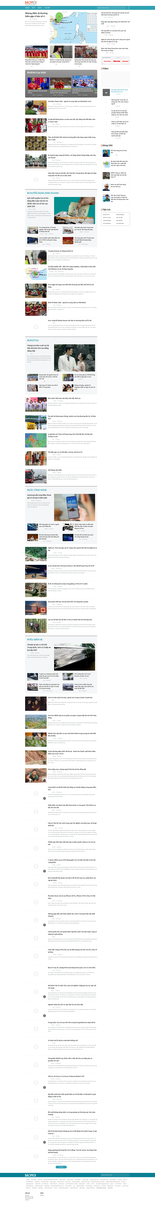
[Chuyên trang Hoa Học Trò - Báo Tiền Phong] (49, 990)
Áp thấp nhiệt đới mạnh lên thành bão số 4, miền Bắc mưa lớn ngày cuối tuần (119, 163)
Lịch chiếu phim (120, 223)
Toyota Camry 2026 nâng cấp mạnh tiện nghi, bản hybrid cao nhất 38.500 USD (84, 686)
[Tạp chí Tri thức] (96, 95)
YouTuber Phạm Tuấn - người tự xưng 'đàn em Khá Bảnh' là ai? (69, 101)
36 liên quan (58, 104)
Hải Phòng (34, 1187)
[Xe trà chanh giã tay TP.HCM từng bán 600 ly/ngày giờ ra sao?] (68, 377)
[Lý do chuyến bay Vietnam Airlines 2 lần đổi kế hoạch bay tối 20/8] (36, 572)
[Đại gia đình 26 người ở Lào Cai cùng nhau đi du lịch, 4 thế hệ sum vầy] (32, 377)
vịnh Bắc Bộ (47, 1185)
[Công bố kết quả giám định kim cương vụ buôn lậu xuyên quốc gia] (106, 134)
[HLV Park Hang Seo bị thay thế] (106, 153)
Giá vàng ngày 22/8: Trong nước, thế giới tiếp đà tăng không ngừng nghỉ (84, 240)
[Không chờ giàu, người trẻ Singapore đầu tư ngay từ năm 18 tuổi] (68, 388)
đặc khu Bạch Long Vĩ (64, 1187)
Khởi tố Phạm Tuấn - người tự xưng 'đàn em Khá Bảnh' (67, 303)
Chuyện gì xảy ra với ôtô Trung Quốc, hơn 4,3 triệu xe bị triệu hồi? (39, 647)
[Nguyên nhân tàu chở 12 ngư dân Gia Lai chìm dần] (36, 1011)
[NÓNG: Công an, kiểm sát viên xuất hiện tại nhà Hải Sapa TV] (106, 175)
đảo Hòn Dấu (70, 1179)
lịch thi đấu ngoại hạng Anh (102, 1183)
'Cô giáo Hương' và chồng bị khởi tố (60, 251)
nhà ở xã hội (62, 1179)
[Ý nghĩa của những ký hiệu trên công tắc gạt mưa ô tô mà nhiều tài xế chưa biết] (32, 676)
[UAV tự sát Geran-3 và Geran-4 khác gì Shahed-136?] (36, 1082)
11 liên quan (48, 244)
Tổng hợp (42, 1195)
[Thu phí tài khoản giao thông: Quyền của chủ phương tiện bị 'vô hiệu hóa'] (36, 422)
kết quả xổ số (61, 1181)
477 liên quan (85, 95)
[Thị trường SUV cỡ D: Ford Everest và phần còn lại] (68, 676)
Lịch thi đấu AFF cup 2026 (72, 1183)
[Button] (129, 8)
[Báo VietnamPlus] (27, 66)
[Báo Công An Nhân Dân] (107, 61)
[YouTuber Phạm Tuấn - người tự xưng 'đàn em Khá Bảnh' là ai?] (36, 107)
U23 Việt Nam (45, 1183)
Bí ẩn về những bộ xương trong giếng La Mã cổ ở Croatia (67, 584)
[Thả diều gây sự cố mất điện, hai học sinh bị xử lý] (36, 458)
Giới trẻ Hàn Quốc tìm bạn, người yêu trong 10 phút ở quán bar (70, 698)
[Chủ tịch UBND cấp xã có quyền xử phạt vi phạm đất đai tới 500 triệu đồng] (36, 722)
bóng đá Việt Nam (90, 1187)
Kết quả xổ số (106, 214)
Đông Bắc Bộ (110, 1185)
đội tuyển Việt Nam (94, 1179)
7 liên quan (58, 253)
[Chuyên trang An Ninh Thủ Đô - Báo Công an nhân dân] (75, 530)
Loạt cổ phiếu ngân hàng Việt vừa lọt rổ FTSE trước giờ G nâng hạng (49, 240)
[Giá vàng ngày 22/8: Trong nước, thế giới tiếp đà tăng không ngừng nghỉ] (68, 240)
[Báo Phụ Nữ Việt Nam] (50, 828)
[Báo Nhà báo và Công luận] (76, 678)
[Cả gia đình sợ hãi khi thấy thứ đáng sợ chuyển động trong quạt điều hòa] (36, 793)
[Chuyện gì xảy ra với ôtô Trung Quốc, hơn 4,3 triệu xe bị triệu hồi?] (74, 657)
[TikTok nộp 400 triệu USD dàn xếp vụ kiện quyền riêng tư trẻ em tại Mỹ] (36, 848)
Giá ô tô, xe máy (107, 217)
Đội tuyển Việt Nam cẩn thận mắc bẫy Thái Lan (64, 398)
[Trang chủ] (30, 3)
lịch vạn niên (85, 1179)
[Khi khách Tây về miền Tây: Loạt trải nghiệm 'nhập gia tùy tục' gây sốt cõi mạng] (36, 992)
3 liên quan (57, 439)
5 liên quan (59, 454)
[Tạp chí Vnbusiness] (50, 1155)
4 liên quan (59, 622)
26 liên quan (86, 231)
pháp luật (28, 1187)
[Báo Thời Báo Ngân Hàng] (76, 231)
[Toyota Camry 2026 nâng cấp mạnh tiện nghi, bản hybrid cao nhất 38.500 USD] (68, 687)
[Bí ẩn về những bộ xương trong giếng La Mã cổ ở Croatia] (36, 590)
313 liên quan (85, 539)
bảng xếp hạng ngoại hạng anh (113, 1181)
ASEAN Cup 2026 (39, 1185)
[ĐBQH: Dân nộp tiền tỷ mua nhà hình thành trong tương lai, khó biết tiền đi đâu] (36, 739)
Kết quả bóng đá (120, 214)
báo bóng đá (82, 1183)
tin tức (92, 1183)
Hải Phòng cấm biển (55, 470)
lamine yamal (125, 1185)
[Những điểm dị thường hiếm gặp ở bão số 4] (73, 27)
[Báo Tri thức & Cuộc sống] (41, 528)
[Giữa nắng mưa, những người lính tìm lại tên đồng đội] (36, 775)
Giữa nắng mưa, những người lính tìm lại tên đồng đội (67, 769)
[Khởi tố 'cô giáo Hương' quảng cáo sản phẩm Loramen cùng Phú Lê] (61, 52)
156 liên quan (59, 421)
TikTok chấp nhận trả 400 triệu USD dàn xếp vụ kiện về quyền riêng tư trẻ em (83, 526)
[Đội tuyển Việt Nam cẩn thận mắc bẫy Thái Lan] (36, 404)
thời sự (55, 1187)
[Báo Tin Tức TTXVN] (76, 66)
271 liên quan (39, 95)
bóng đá (123, 1181)
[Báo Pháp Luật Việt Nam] (49, 1117)
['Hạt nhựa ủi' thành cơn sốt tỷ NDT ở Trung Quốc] (32, 388)
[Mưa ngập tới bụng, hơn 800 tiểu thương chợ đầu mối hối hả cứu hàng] (36, 291)
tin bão (27, 1179)
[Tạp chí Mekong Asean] (51, 95)
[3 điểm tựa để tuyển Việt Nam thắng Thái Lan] (38, 83)
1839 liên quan (49, 690)
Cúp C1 (111, 1183)
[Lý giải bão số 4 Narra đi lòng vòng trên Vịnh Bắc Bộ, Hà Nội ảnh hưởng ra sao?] (36, 440)
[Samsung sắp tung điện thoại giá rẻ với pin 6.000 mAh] (74, 507)
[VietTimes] (40, 690)
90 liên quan (118, 138)
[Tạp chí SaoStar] (112, 155)
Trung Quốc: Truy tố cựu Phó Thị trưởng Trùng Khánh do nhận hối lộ (71, 1022)
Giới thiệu (27, 1195)
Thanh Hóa (40, 1187)
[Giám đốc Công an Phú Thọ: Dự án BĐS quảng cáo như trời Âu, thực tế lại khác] (36, 956)
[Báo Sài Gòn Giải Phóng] (103, 52)
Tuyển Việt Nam (53, 1183)
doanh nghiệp (113, 1179)
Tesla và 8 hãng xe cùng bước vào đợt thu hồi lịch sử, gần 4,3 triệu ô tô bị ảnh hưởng (49, 686)
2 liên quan (57, 124)
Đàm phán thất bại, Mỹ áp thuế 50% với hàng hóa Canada (68, 602)
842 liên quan (59, 792)
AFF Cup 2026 (68, 1185)
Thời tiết (104, 1185)
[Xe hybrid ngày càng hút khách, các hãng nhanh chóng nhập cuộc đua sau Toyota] (36, 161)
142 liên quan (49, 541)
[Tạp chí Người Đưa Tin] (28, 500)
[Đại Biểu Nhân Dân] (40, 541)
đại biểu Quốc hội (86, 1181)
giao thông (33, 1179)
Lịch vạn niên (119, 217)
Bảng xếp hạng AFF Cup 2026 (97, 1181)
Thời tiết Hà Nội (44, 1181)
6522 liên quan (60, 95)
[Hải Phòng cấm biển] (36, 476)
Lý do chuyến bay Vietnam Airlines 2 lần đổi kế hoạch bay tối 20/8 (71, 566)
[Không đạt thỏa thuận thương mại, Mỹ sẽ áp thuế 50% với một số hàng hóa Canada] (86, 52)
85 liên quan (59, 1099)
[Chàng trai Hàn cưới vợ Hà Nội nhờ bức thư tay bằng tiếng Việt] (74, 357)
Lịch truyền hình (107, 223)
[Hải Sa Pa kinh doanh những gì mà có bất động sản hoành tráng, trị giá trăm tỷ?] (36, 1137)
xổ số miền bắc (29, 1181)
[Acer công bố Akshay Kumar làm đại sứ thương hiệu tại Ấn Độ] (36, 327)
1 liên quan (80, 379)
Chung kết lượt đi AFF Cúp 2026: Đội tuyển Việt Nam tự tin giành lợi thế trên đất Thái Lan (82, 91)
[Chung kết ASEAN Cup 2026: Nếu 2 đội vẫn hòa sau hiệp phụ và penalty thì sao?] (36, 1064)
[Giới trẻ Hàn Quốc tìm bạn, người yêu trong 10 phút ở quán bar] (36, 704)
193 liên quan (59, 771)
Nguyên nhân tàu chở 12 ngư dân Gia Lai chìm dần (65, 1005)
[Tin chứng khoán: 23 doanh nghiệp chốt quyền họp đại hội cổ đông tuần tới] (32, 230)
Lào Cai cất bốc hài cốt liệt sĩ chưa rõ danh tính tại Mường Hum (70, 620)
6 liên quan (59, 756)
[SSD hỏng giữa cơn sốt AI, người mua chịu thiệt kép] (32, 527)
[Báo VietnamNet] (29, 95)
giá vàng (120, 1179)
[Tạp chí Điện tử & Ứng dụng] (49, 323)
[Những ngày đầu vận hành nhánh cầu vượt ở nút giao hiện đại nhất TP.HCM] (36, 920)
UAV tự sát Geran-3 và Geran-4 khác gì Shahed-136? (66, 1076)
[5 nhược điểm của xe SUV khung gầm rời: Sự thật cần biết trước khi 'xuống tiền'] (36, 866)
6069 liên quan (85, 244)
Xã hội (88, 1183)
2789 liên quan (59, 568)
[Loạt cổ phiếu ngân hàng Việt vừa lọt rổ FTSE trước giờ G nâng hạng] (32, 240)
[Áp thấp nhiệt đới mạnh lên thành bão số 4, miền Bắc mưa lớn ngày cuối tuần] (106, 164)
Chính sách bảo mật (29, 1198)
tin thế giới (37, 1183)
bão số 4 (125, 1179)
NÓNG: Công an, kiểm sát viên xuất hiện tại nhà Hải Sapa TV (118, 175)
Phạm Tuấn (68, 1181)
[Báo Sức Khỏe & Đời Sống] (26, 19)
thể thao (40, 1179)
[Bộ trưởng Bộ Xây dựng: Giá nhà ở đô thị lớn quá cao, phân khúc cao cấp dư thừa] (36, 884)
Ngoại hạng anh (29, 1183)
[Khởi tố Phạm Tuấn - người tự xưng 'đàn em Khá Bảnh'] (36, 309)
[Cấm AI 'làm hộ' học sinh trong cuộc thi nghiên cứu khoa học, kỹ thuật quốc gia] (36, 829)
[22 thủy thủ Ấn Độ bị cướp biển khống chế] (36, 1046)
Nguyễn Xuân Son (74, 1187)
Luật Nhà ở (37, 1181)
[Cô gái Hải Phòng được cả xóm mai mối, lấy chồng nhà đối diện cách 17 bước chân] (36, 125)
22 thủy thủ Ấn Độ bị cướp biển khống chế (63, 1040)
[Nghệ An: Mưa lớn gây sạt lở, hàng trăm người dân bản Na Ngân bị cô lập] (36, 554)
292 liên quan (58, 160)
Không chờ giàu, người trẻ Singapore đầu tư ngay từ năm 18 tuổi (84, 387)
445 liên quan (60, 271)
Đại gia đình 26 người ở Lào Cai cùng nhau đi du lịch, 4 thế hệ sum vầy (48, 377)
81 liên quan (34, 19)
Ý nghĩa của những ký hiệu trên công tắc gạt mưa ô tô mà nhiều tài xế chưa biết (49, 676)
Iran (74, 1185)
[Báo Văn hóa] (49, 622)
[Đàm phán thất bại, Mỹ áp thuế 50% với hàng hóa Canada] (36, 608)
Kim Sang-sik (117, 1185)
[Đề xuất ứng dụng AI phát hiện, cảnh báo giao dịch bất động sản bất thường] (32, 537)
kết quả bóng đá (48, 1187)
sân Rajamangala (76, 1181)
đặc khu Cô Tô (97, 1185)
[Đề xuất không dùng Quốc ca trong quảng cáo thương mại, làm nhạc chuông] (36, 1118)
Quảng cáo (27, 1199)
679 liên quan (59, 900)
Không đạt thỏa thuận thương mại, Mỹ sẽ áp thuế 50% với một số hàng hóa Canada (86, 62)
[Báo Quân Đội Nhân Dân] (126, 61)
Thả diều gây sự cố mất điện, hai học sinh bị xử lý (65, 452)
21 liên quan (60, 738)
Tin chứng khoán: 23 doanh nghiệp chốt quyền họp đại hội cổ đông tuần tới (48, 229)
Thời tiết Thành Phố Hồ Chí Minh (51, 1179)
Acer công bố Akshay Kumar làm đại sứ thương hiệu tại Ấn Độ (69, 320)
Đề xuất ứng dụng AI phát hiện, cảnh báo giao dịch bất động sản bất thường (49, 537)
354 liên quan (38, 500)
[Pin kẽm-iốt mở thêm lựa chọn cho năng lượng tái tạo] (68, 537)
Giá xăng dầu (119, 220)
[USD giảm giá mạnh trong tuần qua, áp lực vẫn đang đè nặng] (68, 230)
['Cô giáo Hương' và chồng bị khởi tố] (36, 257)
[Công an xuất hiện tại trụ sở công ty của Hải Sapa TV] (106, 124)
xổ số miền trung (104, 1179)
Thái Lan (125, 1183)
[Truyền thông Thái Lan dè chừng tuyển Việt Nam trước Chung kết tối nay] (60, 83)
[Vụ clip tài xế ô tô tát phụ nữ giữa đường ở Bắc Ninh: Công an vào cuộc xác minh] (106, 113)
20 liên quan (58, 810)
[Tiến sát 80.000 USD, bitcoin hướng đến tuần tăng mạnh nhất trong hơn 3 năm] (36, 143)
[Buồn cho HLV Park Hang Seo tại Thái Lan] (106, 187)
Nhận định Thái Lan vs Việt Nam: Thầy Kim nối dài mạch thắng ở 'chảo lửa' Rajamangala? (35, 62)
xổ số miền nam (29, 1185)
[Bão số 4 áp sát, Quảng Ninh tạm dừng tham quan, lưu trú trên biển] (36, 974)
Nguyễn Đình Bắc (80, 1185)
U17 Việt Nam (118, 1183)
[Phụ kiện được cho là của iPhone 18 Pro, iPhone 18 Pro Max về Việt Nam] (36, 902)
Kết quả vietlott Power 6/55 (57, 1185)
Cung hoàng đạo (107, 220)
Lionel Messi (61, 1183)
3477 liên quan (60, 1155)
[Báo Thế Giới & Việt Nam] (49, 810)
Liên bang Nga (89, 1185)
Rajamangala (53, 1181)
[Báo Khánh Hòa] (74, 95)
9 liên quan (60, 882)
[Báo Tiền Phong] (49, 178)
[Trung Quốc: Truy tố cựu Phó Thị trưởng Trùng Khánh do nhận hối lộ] (36, 1029)
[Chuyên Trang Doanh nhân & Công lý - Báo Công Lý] (76, 690)
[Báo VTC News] (52, 64)
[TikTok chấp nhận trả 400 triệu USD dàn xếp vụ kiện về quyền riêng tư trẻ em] (68, 527)
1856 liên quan (60, 142)
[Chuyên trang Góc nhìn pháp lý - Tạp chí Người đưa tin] (112, 117)
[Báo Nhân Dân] (76, 244)
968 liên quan (59, 604)
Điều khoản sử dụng (29, 1196)
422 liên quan (58, 918)
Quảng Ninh (82, 1187)
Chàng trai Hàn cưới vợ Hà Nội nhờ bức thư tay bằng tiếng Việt (38, 348)
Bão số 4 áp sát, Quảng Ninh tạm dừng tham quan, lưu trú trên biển (71, 968)
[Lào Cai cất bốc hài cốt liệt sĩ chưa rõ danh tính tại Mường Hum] (36, 626)
